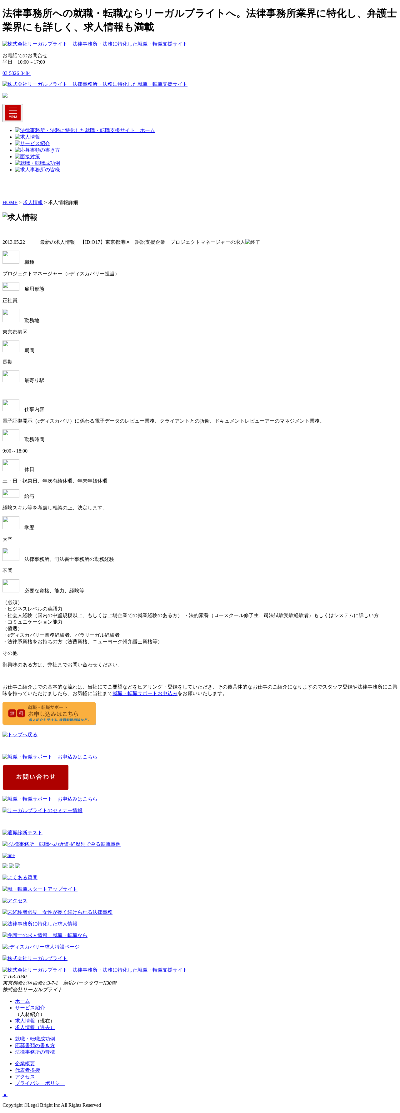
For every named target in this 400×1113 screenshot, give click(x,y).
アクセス (25, 1076)
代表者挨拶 (27, 1070)
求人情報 (33, 202)
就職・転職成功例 (35, 1039)
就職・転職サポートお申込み (145, 693)
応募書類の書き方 (35, 1045)
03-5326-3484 (16, 73)
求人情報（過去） (35, 1027)
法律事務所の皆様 (35, 1052)
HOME (10, 202)
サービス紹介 (30, 1007)
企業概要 (25, 1063)
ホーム (22, 1001)
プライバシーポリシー (40, 1083)
